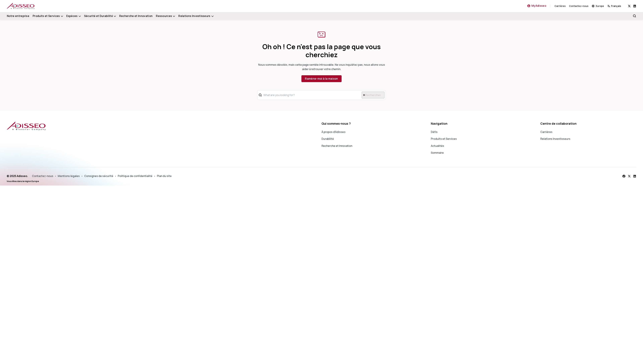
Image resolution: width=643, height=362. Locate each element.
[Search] (634, 16)
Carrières (560, 6)
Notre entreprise (18, 16)
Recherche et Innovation (136, 16)
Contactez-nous (578, 6)
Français (616, 6)
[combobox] (617, 6)
